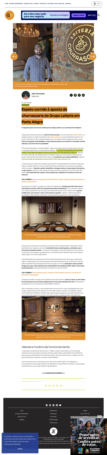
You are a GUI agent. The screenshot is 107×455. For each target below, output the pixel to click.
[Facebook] (75, 95)
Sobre (85, 411)
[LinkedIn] (83, 95)
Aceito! (20, 449)
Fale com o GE (85, 414)
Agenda (21, 420)
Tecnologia (53, 423)
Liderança (53, 414)
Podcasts (43, 4)
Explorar (50, 4)
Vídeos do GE (22, 417)
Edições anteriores (16, 4)
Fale (59, 4)
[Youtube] (60, 405)
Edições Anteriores (21, 414)
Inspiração (53, 411)
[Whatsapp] (79, 95)
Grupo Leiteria (78, 135)
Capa (6, 4)
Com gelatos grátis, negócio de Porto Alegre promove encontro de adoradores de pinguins (51, 274)
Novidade (53, 417)
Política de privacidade (12, 444)
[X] (71, 95)
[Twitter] (50, 405)
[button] (14, 56)
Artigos (36, 4)
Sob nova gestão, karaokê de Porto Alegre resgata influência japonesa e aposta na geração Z (53, 180)
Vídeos (28, 4)
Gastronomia (53, 420)
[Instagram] (53, 405)
